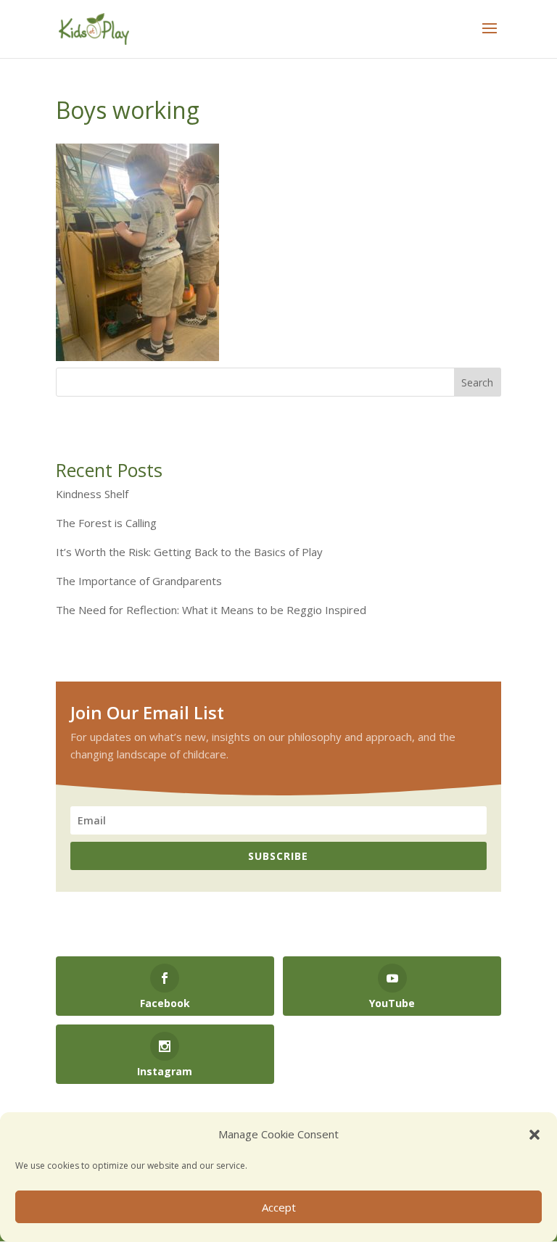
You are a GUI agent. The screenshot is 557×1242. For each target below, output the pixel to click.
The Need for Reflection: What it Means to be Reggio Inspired (211, 610)
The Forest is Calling (106, 523)
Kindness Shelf (92, 494)
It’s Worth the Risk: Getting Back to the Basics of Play (189, 552)
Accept (279, 1207)
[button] (534, 1134)
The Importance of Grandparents (139, 581)
